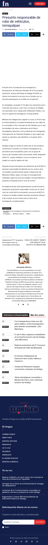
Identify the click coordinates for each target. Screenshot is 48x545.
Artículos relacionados (16, 315)
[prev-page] (3, 388)
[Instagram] (16, 542)
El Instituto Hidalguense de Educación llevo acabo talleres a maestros (28, 358)
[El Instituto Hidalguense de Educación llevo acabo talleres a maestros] (7, 358)
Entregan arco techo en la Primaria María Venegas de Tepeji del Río (23, 485)
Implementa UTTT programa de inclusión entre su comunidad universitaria (12, 242)
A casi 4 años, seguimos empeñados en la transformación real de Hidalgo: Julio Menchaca (30, 337)
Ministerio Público (18, 214)
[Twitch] (27, 542)
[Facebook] (19, 304)
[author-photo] (24, 264)
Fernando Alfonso (11, 29)
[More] (43, 34)
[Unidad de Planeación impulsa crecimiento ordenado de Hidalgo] (7, 369)
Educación (6, 361)
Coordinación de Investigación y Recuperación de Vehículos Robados (21, 211)
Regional (10, 10)
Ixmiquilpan (6, 214)
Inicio (4, 10)
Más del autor (37, 315)
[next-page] (7, 388)
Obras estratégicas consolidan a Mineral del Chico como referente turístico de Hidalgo (29, 380)
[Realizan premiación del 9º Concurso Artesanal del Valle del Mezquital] (7, 348)
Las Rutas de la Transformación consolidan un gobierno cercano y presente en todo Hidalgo (21, 491)
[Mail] (24, 304)
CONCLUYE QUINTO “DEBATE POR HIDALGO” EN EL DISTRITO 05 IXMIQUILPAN (35, 242)
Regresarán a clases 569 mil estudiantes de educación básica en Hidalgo (20, 498)
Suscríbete (40, 522)
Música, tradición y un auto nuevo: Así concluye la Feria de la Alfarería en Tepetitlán (22, 478)
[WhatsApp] (37, 542)
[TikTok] (21, 542)
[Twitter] (29, 304)
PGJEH (28, 214)
